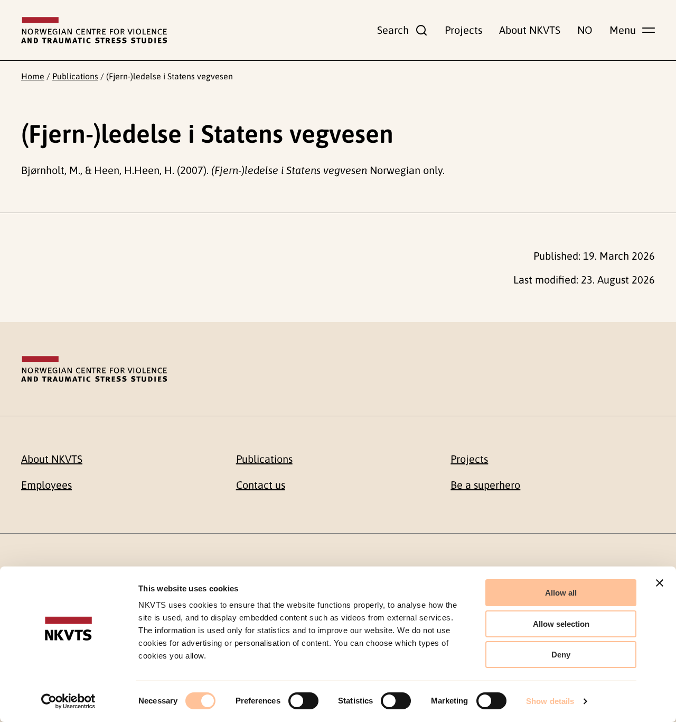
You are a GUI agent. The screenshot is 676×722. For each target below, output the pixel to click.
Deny (560, 654)
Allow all (561, 592)
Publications (75, 76)
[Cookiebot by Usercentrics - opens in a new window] (68, 701)
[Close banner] (659, 583)
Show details (550, 701)
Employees (46, 485)
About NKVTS (529, 30)
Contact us (260, 485)
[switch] (303, 700)
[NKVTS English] (94, 30)
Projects (463, 30)
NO (585, 30)
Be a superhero (485, 485)
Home (32, 76)
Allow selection (561, 623)
